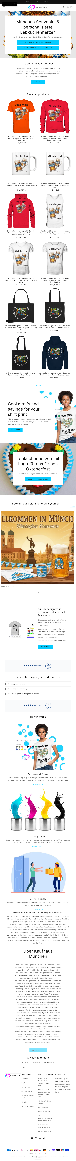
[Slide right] (42, 592)
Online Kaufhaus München (40, 1153)
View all (38, 385)
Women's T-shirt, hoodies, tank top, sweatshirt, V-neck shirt (44, 1093)
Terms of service (32, 1156)
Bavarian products (8, 586)
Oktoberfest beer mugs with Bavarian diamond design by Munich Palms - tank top (55, 233)
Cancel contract (9, 4)
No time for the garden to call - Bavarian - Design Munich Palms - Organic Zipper (55, 374)
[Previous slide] (34, 497)
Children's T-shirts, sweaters (44, 1102)
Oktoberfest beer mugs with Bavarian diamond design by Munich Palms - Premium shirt (21, 138)
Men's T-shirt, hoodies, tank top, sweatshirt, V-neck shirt (44, 1082)
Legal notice (52, 1156)
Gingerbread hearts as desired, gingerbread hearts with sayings (45, 1118)
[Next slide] (42, 497)
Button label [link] (38, 1050)
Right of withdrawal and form (28, 1097)
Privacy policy (22, 1156)
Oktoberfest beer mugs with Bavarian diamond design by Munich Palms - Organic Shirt (55, 280)
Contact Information (44, 1131)
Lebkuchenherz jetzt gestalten (38, 48)
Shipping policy (43, 1156)
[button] (4, 7)
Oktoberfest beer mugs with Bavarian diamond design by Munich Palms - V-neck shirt (21, 280)
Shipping (24, 1102)
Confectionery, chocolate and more (44, 1126)
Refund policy (13, 1156)
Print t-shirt (36, 847)
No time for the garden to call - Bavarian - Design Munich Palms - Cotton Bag (21, 374)
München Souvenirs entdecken (38, 42)
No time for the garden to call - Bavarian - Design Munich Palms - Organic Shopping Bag (21, 327)
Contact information (63, 1156)
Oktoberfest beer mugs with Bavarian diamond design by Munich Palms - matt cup (55, 185)
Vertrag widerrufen (28, 1106)
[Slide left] (34, 592)
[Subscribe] (53, 1068)
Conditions (25, 1079)
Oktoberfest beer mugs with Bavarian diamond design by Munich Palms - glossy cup (21, 185)
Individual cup (43, 1107)
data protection (27, 1091)
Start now (38, 82)
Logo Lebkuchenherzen (38, 479)
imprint (24, 1083)
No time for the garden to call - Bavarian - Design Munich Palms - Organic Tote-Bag (55, 326)
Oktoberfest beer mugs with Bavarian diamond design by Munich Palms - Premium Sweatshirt (55, 138)
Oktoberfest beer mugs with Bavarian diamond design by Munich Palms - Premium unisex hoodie (21, 233)
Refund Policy (26, 1087)
